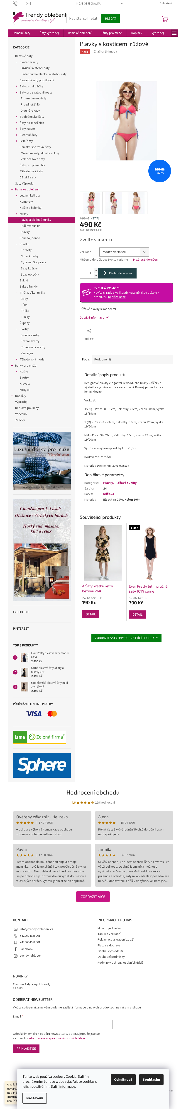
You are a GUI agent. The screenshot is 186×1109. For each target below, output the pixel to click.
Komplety (26, 201)
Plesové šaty (28, 135)
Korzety (26, 250)
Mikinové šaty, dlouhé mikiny (40, 153)
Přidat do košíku (120, 273)
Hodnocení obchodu (93, 792)
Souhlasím (151, 1079)
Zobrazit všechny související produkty (126, 638)
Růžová (108, 494)
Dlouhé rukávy (30, 110)
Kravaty (25, 384)
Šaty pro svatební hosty (36, 92)
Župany (25, 323)
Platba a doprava (109, 945)
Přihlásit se (26, 1048)
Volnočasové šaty (33, 159)
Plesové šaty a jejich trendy (31, 984)
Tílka (24, 305)
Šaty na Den (28, 129)
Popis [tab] (86, 359)
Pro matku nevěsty (33, 98)
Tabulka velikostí (109, 934)
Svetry (24, 329)
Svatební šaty (29, 62)
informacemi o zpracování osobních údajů (57, 1038)
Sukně (24, 280)
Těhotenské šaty (31, 171)
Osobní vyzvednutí (110, 951)
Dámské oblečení (27, 189)
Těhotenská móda (32, 359)
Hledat (110, 18)
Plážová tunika (30, 226)
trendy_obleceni (31, 955)
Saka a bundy (29, 286)
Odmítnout (123, 1079)
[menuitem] (21, 33)
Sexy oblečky (30, 274)
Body (24, 299)
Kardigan (27, 353)
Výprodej (21, 402)
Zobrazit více (93, 896)
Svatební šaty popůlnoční (37, 80)
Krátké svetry (30, 341)
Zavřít (117, 331)
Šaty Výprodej (24, 183)
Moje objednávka (88, 4)
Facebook (26, 949)
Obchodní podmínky (111, 957)
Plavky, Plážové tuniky (120, 483)
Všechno (21, 414)
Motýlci (24, 390)
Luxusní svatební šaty (35, 68)
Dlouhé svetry (30, 335)
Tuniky (25, 317)
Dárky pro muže (26, 365)
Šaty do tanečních (32, 123)
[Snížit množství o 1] (96, 275)
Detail (91, 614)
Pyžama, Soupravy (33, 262)
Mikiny (24, 214)
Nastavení (34, 1098)
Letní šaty (26, 141)
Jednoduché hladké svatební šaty (44, 74)
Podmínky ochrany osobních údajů (121, 962)
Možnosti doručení (145, 260)
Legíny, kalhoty (30, 195)
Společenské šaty (32, 117)
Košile (24, 371)
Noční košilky (30, 256)
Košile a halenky (31, 208)
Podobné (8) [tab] (102, 359)
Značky (20, 420)
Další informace (63, 1086)
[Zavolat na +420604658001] (19, 3)
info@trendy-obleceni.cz (36, 929)
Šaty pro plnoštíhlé (32, 165)
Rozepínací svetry (33, 347)
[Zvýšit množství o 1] (96, 270)
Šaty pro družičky (32, 86)
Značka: (105, 51)
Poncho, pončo (30, 238)
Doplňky (20, 396)
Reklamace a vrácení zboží (116, 939)
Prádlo (24, 244)
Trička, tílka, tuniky (32, 292)
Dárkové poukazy (27, 408)
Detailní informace (92, 317)
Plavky (25, 232)
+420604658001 (30, 936)
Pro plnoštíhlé (30, 104)
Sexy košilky (29, 268)
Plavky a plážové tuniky (35, 220)
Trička (25, 311)
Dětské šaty (28, 177)
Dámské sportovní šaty (35, 147)
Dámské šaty (24, 56)
